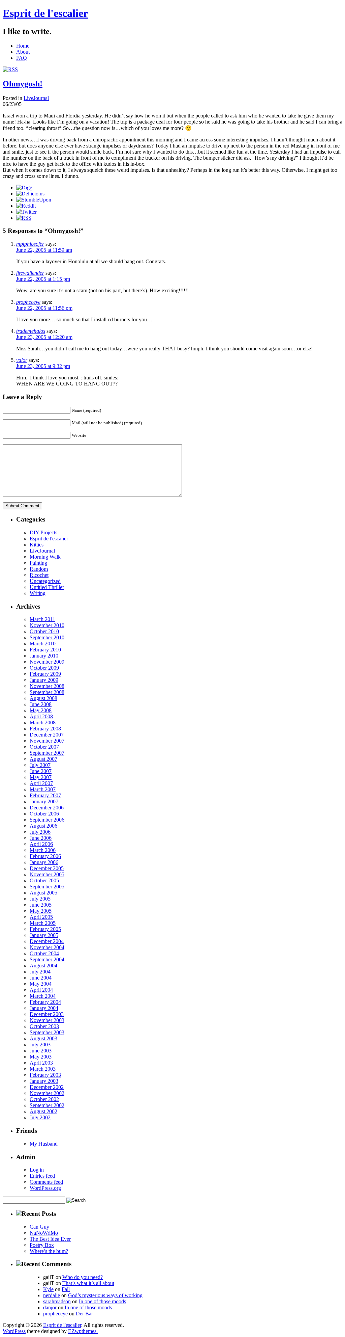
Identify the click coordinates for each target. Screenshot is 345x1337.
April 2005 (41, 917)
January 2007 (44, 801)
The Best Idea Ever (50, 1239)
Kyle (48, 1289)
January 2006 (44, 862)
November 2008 (47, 686)
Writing (37, 593)
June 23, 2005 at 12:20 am (44, 337)
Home (22, 46)
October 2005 (44, 880)
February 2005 (45, 929)
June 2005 (41, 905)
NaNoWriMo (44, 1233)
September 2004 (47, 959)
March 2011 (42, 619)
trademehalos (30, 331)
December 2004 (47, 941)
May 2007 (41, 777)
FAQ (21, 58)
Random (39, 569)
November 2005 (47, 874)
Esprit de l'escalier (45, 13)
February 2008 (45, 728)
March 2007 (43, 789)
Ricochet (39, 575)
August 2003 (43, 1038)
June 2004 (41, 978)
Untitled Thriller (47, 587)
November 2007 (47, 741)
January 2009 (44, 680)
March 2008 (43, 722)
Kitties (36, 544)
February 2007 (45, 795)
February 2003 (45, 1075)
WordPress (14, 1331)
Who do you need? (82, 1277)
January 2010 (44, 656)
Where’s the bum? (49, 1251)
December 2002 (47, 1087)
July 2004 (40, 971)
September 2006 (47, 820)
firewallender (30, 273)
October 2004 (44, 953)
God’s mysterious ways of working (105, 1295)
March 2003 (43, 1069)
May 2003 (41, 1057)
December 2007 (47, 735)
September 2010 (47, 637)
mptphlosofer (30, 244)
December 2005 (47, 868)
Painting (38, 563)
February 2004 (45, 1002)
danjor (50, 1307)
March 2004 (43, 996)
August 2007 (43, 759)
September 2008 (47, 692)
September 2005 (47, 886)
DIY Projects (43, 532)
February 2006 (45, 856)
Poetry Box (42, 1245)
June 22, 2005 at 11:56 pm (44, 308)
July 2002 (40, 1117)
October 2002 (44, 1099)
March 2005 (43, 923)
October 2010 (44, 631)
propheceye (28, 302)
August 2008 (43, 698)
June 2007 (41, 771)
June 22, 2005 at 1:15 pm (43, 279)
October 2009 (44, 668)
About (23, 52)
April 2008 (41, 716)
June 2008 (41, 704)
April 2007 (41, 783)
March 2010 (43, 643)
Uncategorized (45, 581)
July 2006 (40, 832)
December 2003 (47, 1014)
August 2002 (43, 1111)
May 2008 (41, 710)
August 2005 (43, 892)
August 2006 (43, 826)
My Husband (44, 1144)
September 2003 (47, 1032)
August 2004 (43, 965)
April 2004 (41, 990)
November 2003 (47, 1020)
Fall (66, 1289)
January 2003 (44, 1081)
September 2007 (47, 753)
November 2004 (47, 947)
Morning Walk (45, 557)
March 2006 (43, 850)
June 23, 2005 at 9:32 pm (43, 366)
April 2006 (41, 844)
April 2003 (41, 1063)
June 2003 (41, 1050)
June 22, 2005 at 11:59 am (44, 250)
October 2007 (44, 747)
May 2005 (41, 911)
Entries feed (42, 1176)
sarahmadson (57, 1301)
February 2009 (45, 674)
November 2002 (47, 1093)
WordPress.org (45, 1188)
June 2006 (41, 838)
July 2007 (40, 765)
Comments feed (46, 1182)
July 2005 (40, 899)
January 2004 (44, 1008)
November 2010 (47, 625)
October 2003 (44, 1026)
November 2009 (47, 662)
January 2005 (44, 935)
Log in (37, 1170)
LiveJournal (36, 98)
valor (21, 360)
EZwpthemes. (83, 1331)
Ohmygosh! (22, 83)
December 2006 (47, 807)
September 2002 (47, 1105)
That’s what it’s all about (88, 1283)
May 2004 (41, 984)
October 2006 (44, 814)
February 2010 (45, 649)
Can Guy (39, 1227)
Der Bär (84, 1313)
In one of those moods (102, 1301)
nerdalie (51, 1295)
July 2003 (40, 1044)
